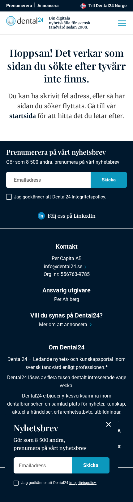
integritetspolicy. (89, 197)
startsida (22, 116)
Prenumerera (19, 5)
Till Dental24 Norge (107, 5)
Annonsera (48, 5)
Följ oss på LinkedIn (72, 216)
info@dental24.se (63, 266)
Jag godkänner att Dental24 (60, 197)
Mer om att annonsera (63, 324)
